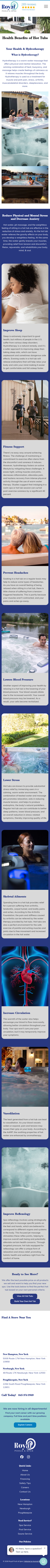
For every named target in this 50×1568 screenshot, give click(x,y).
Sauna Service (25, 1534)
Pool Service (25, 1530)
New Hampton (25, 1504)
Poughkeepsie (25, 1513)
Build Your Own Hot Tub (25, 1301)
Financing (25, 1479)
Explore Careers (25, 1425)
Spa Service (25, 1525)
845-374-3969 (26, 1395)
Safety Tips (25, 1483)
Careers (25, 1488)
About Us (25, 1475)
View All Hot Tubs (25, 1296)
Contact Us (25, 1492)
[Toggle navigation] (46, 6)
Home (25, 1471)
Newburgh (25, 1509)
